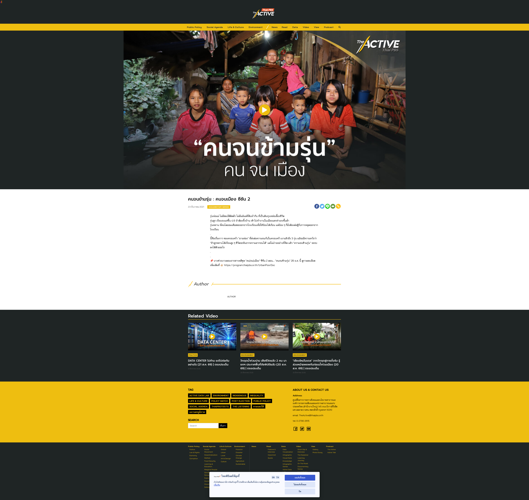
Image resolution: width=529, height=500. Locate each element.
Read (284, 27)
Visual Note (287, 458)
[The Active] (263, 13)
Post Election (241, 401)
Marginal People (210, 469)
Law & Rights (194, 452)
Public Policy (194, 27)
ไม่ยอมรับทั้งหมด (300, 484)
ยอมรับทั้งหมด (300, 477)
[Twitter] (322, 206)
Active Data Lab (199, 395)
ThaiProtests (220, 406)
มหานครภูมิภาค (197, 412)
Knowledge (287, 461)
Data (295, 27)
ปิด (300, 491)
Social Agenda (215, 27)
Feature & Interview (272, 450)
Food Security (209, 461)
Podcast (329, 27)
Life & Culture (236, 27)
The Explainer (303, 455)
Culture (223, 461)
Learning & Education (208, 465)
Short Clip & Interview (302, 450)
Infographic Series (287, 465)
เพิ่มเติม (217, 485)
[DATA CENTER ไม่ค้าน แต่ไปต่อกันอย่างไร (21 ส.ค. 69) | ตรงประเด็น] (212, 338)
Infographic (287, 455)
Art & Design (226, 458)
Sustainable (240, 464)
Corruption (193, 458)
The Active (331, 449)
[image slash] (267, 27)
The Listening (241, 406)
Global (223, 449)
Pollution (239, 449)
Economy (193, 455)
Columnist (272, 455)
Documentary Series (219, 207)
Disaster (239, 452)
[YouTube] (308, 428)
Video (306, 27)
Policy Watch (219, 401)
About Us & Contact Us (311, 389)
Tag (190, 390)
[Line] (327, 206)
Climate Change (239, 456)
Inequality (256, 395)
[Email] (332, 206)
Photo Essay (317, 452)
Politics (193, 355)
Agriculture (240, 461)
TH (277, 477)
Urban (223, 452)
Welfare (207, 458)
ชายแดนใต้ (258, 406)
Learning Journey (301, 459)
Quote (270, 458)
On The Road (303, 463)
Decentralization (210, 455)
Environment (256, 27)
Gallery (315, 449)
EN (273, 477)
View (316, 27)
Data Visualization (288, 450)
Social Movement (208, 450)
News (275, 27)
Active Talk (331, 452)
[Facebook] (316, 206)
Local (223, 455)
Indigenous (239, 395)
